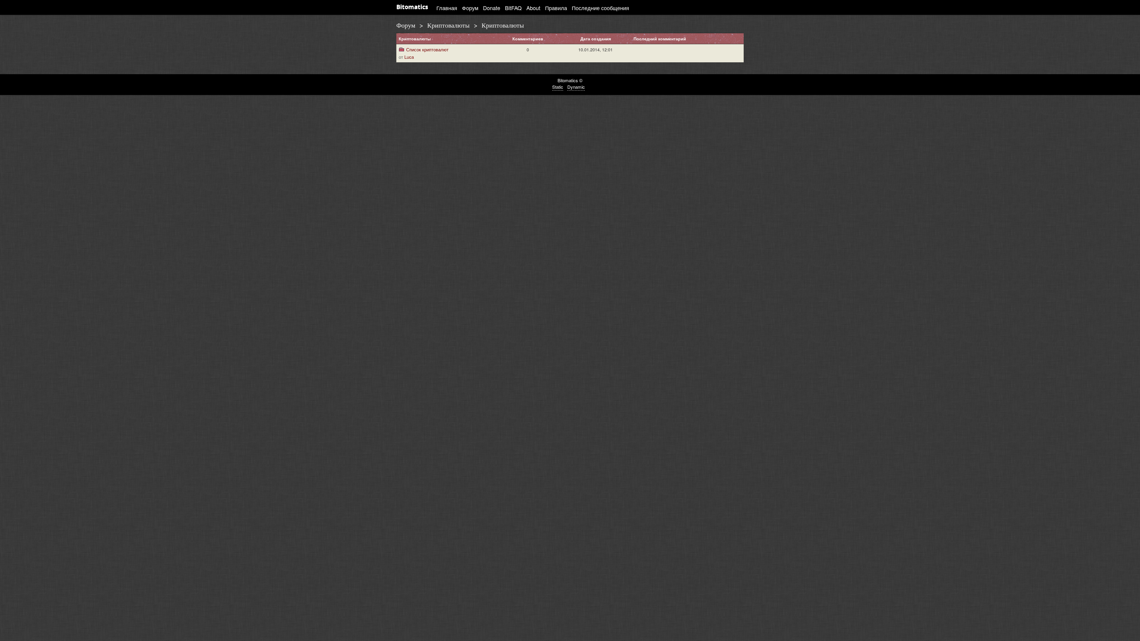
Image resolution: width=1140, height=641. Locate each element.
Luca (409, 57)
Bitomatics (412, 7)
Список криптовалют (427, 49)
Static (557, 87)
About (533, 8)
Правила (556, 8)
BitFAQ (513, 8)
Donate (491, 8)
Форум (470, 8)
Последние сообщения (600, 8)
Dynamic (576, 87)
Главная (446, 8)
